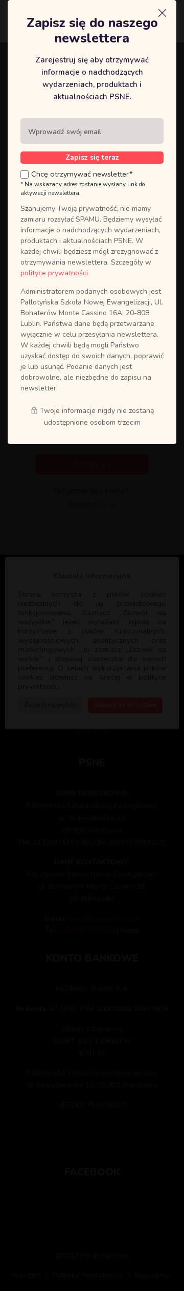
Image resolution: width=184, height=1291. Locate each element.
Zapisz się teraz (92, 157)
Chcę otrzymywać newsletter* (82, 174)
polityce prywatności (54, 273)
